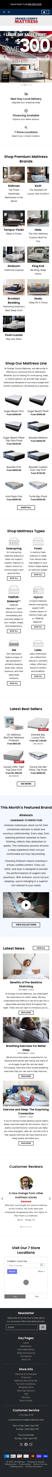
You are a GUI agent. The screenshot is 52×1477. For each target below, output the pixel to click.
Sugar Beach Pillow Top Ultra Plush (14, 439)
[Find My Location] (42, 1265)
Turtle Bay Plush (38, 496)
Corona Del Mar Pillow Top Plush (38, 768)
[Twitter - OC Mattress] (21, 1444)
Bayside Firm (14, 467)
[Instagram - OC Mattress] (31, 1444)
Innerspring (13, 548)
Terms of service (40, 1464)
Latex (38, 650)
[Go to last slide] (2, 1198)
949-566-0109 (34, 4)
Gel (14, 650)
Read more (26, 1013)
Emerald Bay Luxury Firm (38, 736)
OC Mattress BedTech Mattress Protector (14, 737)
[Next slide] (47, 56)
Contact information (33, 1466)
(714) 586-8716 (26, 1415)
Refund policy (11, 1464)
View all (41, 948)
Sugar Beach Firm (14, 411)
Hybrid (38, 597)
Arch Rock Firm (14, 496)
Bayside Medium (38, 437)
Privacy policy (25, 1464)
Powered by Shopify (35, 1462)
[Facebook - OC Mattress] (26, 1444)
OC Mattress (19, 1462)
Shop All (26, 507)
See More (26, 784)
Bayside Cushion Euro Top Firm (38, 468)
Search (12, 1271)
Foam (38, 548)
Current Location (17, 1261)
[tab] (21, 85)
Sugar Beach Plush (38, 411)
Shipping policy (16, 1466)
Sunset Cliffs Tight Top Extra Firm (14, 768)
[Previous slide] (4, 56)
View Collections (26, 925)
